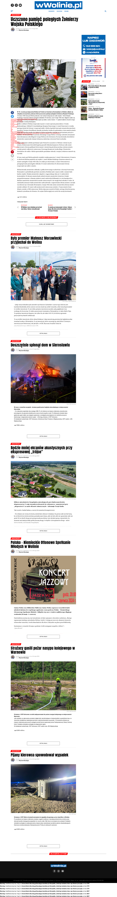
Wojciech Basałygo (24, 30)
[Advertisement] (43, 46)
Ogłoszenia (59, 11)
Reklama (66, 11)
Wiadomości (51, 11)
